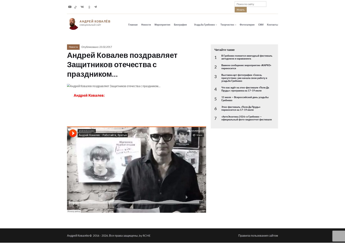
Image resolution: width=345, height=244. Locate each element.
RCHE (146, 235)
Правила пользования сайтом (258, 235)
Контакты (272, 24)
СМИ (260, 24)
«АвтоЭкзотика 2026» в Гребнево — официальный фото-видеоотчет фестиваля (246, 118)
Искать (241, 9)
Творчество (227, 24)
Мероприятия (162, 24)
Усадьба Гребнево (204, 24)
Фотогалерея (247, 24)
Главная (133, 24)
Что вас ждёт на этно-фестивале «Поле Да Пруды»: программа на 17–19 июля (245, 89)
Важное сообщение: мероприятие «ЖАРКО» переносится (246, 67)
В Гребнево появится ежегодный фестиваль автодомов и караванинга (246, 57)
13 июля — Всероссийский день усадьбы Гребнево (245, 99)
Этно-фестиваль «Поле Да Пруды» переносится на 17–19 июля (241, 108)
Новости (146, 24)
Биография (180, 24)
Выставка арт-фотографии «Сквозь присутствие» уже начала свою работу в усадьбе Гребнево (244, 77)
